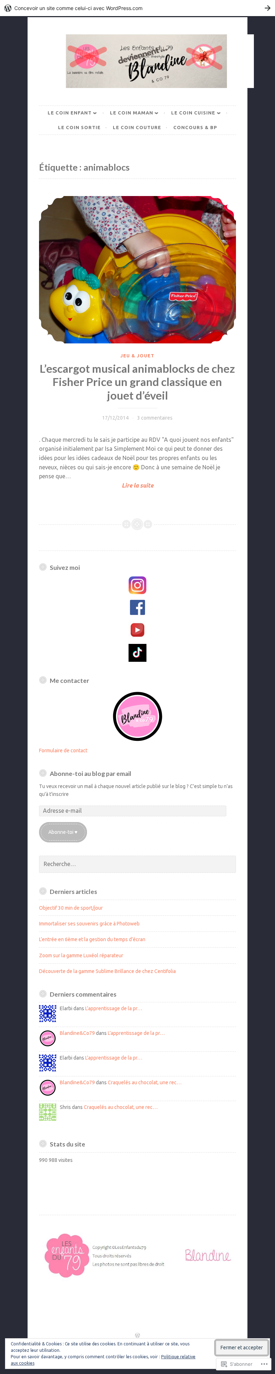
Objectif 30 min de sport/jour (71, 908)
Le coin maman (131, 112)
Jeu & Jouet (137, 355)
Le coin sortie (79, 127)
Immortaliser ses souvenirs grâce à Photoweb (89, 923)
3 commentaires (155, 418)
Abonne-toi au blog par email (90, 773)
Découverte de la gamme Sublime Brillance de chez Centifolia (107, 971)
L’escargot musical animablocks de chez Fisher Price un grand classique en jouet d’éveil (137, 382)
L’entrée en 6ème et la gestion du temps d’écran (92, 939)
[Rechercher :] (137, 864)
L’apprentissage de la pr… (113, 1008)
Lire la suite (96, 486)
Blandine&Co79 (77, 1033)
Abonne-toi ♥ (62, 832)
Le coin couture (137, 127)
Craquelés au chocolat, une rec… (145, 1082)
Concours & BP (195, 127)
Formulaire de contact (63, 750)
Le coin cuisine (193, 112)
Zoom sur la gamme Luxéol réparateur (81, 955)
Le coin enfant (70, 112)
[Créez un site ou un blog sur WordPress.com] (137, 1335)
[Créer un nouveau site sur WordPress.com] (137, 8)
